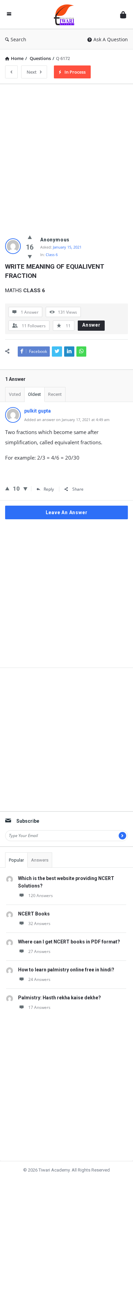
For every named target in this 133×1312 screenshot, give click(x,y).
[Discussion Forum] (66, 14)
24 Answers (39, 979)
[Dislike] (30, 256)
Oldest (34, 394)
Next (31, 72)
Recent (55, 394)
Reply (49, 489)
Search (18, 39)
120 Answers (40, 895)
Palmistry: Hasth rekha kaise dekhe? (59, 997)
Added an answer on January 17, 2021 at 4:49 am (66, 419)
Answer (91, 325)
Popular (16, 860)
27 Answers (39, 951)
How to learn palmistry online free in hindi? (66, 969)
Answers (39, 860)
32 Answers (39, 923)
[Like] (30, 237)
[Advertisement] (66, 155)
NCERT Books (34, 913)
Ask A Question (110, 39)
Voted (15, 394)
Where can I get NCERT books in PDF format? (69, 941)
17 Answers (39, 1007)
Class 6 (52, 254)
